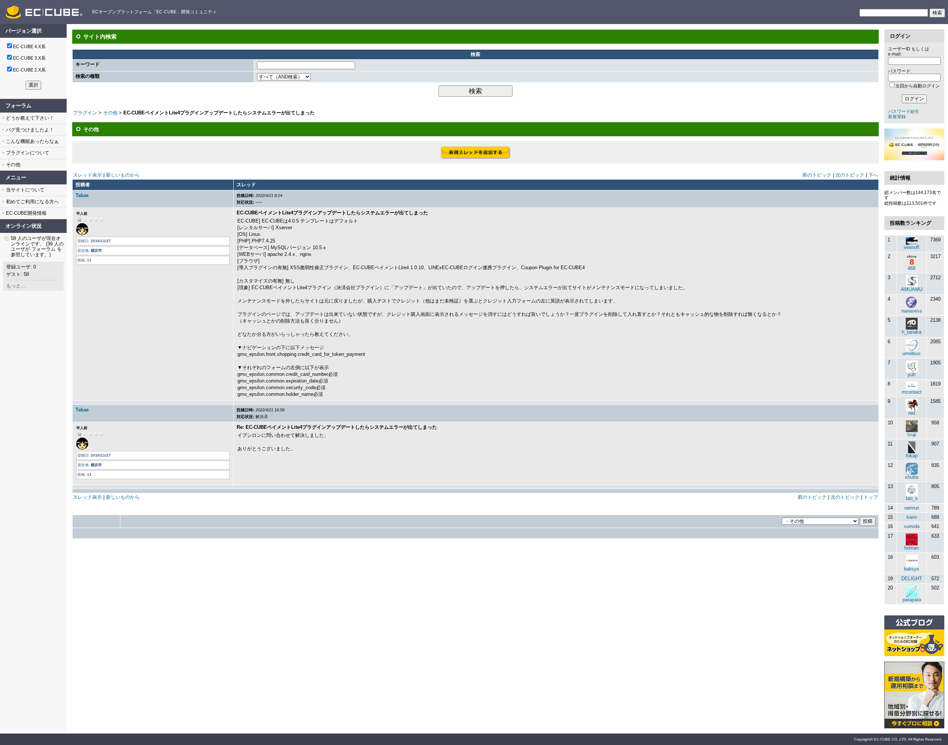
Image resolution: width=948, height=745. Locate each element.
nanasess (911, 311)
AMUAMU (911, 289)
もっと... (15, 285)
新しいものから (123, 175)
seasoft (911, 247)
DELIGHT (911, 578)
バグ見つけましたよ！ (29, 130)
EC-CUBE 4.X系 (29, 46)
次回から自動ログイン (917, 85)
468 (911, 268)
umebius (911, 353)
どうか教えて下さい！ (29, 118)
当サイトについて (24, 190)
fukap (912, 455)
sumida (911, 526)
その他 (12, 164)
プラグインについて (26, 153)
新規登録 (897, 116)
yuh (911, 374)
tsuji (911, 434)
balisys (911, 569)
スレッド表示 (87, 175)
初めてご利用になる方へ (31, 201)
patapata (911, 599)
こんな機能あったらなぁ (31, 141)
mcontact (912, 392)
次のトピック (849, 175)
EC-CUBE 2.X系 (29, 70)
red (911, 413)
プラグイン (85, 113)
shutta (911, 477)
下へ (873, 175)
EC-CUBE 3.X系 (29, 58)
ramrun (911, 508)
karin (912, 517)
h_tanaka (911, 332)
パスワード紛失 (903, 111)
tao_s (912, 498)
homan (911, 548)
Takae (82, 195)
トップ (871, 497)
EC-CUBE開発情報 (25, 213)
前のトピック (816, 175)
